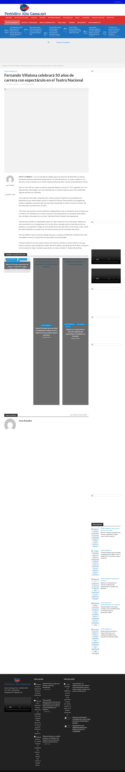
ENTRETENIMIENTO (12, 22)
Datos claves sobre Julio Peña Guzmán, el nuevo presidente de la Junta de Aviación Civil (35, 31)
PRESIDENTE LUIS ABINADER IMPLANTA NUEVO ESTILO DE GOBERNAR (79, 728)
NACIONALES (81, 22)
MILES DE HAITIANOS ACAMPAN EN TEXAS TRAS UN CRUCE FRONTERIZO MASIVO (81, 720)
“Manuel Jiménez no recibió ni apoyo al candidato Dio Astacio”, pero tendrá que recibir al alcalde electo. (51, 739)
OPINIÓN (42, 18)
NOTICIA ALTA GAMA (21, 18)
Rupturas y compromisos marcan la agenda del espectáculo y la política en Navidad (75, 332)
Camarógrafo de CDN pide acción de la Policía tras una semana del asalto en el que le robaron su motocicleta (16, 32)
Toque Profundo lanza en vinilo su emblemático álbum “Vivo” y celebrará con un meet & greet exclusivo (46, 331)
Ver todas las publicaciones (78, 415)
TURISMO (72, 22)
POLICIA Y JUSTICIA (98, 18)
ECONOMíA (85, 18)
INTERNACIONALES (54, 18)
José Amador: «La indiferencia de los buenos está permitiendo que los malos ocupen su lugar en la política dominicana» (81, 687)
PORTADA (9, 18)
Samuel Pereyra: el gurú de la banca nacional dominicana (51, 685)
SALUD (77, 18)
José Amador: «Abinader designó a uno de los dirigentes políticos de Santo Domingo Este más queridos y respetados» (94, 33)
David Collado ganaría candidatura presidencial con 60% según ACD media (75, 30)
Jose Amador (10, 185)
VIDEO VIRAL (62, 22)
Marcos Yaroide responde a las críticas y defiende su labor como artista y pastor (17, 266)
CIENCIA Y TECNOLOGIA (29, 22)
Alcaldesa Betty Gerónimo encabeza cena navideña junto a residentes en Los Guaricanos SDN (110, 609)
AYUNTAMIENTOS (94, 22)
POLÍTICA (34, 18)
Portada (4, 66)
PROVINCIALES (68, 18)
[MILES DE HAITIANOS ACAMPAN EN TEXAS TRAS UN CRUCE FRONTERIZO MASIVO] (67, 720)
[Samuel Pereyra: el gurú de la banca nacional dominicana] (37, 691)
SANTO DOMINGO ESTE (47, 22)
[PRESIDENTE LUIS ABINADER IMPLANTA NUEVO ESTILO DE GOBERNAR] (67, 728)
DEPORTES (110, 18)
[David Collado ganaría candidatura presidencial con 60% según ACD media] (65, 30)
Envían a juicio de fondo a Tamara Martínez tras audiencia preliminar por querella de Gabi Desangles (109, 634)
